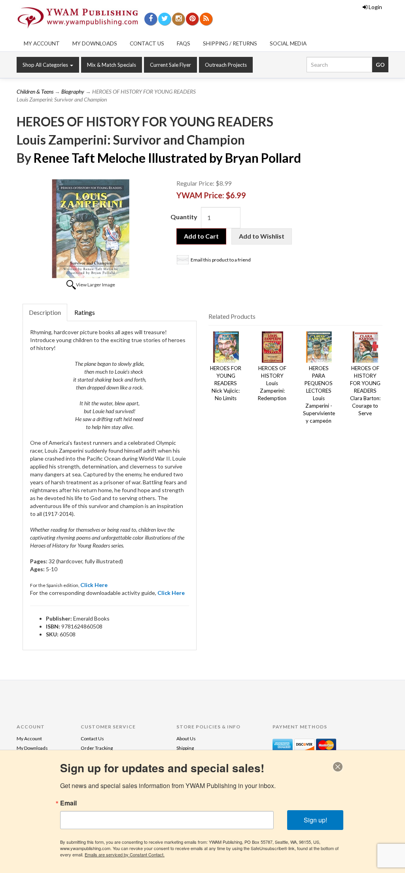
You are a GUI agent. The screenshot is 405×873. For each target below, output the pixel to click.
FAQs (183, 43)
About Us (186, 738)
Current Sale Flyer (170, 65)
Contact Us (147, 43)
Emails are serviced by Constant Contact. (125, 854)
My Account (42, 43)
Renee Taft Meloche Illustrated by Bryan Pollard (167, 158)
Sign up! (315, 819)
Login (375, 7)
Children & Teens (35, 91)
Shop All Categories (46, 65)
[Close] (338, 766)
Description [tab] (45, 312)
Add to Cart (201, 236)
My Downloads (94, 43)
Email (68, 803)
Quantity (183, 216)
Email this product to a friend (221, 260)
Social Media (288, 43)
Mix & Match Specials (111, 65)
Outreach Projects (226, 65)
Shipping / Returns (230, 43)
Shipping (185, 748)
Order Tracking (97, 748)
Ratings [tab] (84, 312)
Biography (72, 91)
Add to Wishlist (261, 236)
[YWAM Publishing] (77, 17)
